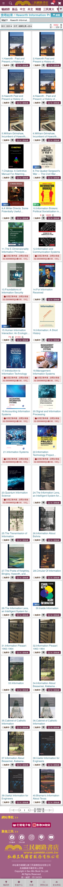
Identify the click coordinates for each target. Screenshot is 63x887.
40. (46, 797)
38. (46, 759)
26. (44, 534)
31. (14, 647)
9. (15, 211)
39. (15, 797)
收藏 (31, 884)
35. (14, 722)
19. (16, 412)
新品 (15, 9)
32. (45, 647)
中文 (22, 9)
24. (46, 497)
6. (45, 136)
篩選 (57, 14)
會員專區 (57, 884)
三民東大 (48, 9)
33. (16, 683)
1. (13, 63)
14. (43, 291)
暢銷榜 (6, 9)
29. (15, 612)
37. (13, 759)
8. (46, 175)
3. (13, 100)
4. (44, 100)
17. (14, 372)
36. (45, 722)
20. (47, 412)
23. (15, 494)
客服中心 (19, 884)
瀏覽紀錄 (44, 884)
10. (47, 211)
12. (46, 250)
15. (15, 334)
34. (45, 684)
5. (14, 136)
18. (44, 372)
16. (45, 331)
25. (14, 534)
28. (47, 570)
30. (47, 608)
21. (16, 452)
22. (43, 455)
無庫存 (6, 65)
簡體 (38, 9)
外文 (30, 9)
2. (44, 63)
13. (12, 291)
